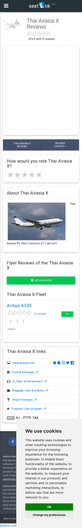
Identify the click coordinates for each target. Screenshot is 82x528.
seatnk (39, 6)
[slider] (25, 175)
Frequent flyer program (28, 408)
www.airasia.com (24, 363)
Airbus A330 (19, 305)
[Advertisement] (41, 90)
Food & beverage (24, 372)
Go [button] (67, 314)
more (11, 329)
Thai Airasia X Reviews (22, 145)
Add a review (43, 280)
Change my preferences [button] (49, 514)
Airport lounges (23, 399)
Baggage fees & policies (29, 390)
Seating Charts (59, 145)
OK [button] (49, 507)
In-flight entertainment (28, 381)
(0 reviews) (40, 313)
